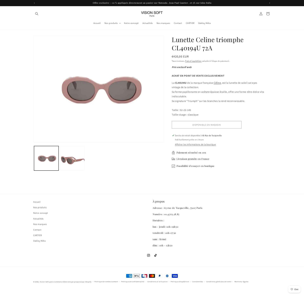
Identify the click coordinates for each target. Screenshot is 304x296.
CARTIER (37, 235)
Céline (217, 82)
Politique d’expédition (180, 281)
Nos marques (40, 224)
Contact (37, 229)
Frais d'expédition (193, 61)
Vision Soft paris (47, 282)
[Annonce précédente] (34, 3)
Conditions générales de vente (218, 281)
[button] (36, 13)
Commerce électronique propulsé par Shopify (72, 282)
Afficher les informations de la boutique (195, 144)
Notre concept (40, 213)
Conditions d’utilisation (157, 281)
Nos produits (40, 207)
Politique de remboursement (106, 281)
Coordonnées (197, 281)
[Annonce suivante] (269, 3)
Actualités (38, 218)
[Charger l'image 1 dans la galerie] (46, 158)
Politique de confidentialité (132, 281)
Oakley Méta (39, 240)
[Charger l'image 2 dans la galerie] (72, 158)
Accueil (37, 201)
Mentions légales (241, 281)
